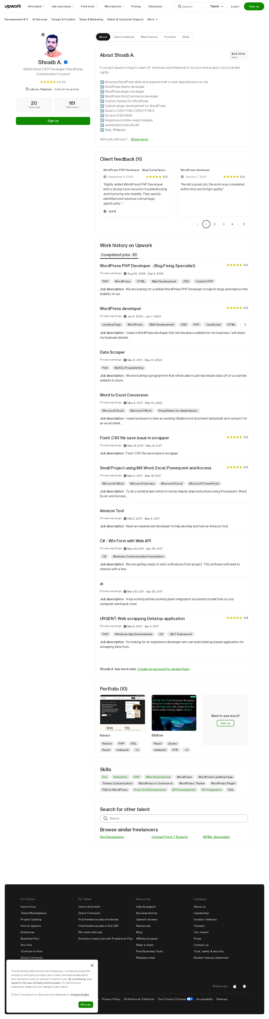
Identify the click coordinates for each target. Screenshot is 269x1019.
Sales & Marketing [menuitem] (91, 19)
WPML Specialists (216, 837)
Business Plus (30, 938)
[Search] (179, 6)
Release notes (145, 957)
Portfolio (170, 36)
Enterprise (27, 932)
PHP (137, 777)
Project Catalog (31, 919)
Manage (86, 1004)
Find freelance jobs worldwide (98, 919)
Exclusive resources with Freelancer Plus (105, 938)
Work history (149, 36)
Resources (143, 925)
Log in (235, 6)
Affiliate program (147, 938)
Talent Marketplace (33, 913)
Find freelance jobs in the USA (98, 925)
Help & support (146, 906)
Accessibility (204, 999)
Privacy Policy (111, 999)
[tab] (119, 255)
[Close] (92, 965)
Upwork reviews (146, 919)
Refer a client (145, 944)
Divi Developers (112, 837)
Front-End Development (150, 789)
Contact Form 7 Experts (170, 837)
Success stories (146, 913)
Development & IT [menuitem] (16, 19)
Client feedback (123, 36)
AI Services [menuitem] (39, 19)
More (151, 19)
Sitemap (221, 999)
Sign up (254, 6)
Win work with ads (90, 932)
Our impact (201, 932)
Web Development (158, 777)
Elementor (120, 777)
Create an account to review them (163, 669)
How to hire (28, 906)
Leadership (201, 913)
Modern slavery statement (211, 957)
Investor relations (205, 919)
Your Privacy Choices (175, 999)
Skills (186, 36)
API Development (184, 789)
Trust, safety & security (209, 951)
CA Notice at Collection (139, 999)
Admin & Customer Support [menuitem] (125, 19)
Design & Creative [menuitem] (63, 19)
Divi (104, 777)
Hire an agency (31, 925)
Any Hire (26, 944)
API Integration (212, 789)
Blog (139, 932)
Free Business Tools (149, 951)
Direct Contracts (32, 957)
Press (197, 938)
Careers (199, 925)
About (103, 36)
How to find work (89, 906)
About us (199, 906)
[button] (65, 62)
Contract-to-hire (31, 951)
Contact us (201, 944)
